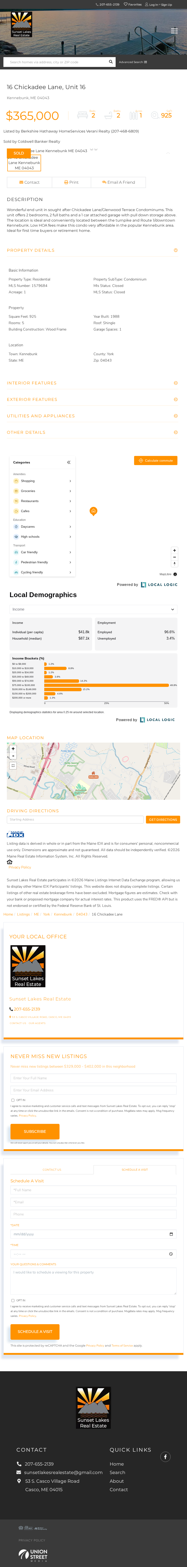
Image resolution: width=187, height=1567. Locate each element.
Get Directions (163, 819)
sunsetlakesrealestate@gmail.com (63, 1472)
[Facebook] (165, 1457)
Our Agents (37, 1023)
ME (36, 914)
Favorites (135, 4)
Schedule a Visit (135, 1169)
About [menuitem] (117, 1481)
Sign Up (166, 4)
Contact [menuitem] (119, 1489)
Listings (23, 914)
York (46, 914)
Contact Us (18, 1023)
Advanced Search (131, 62)
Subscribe (35, 1131)
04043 (82, 914)
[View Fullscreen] (13, 765)
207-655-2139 (109, 4)
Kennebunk (63, 914)
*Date (14, 1225)
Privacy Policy (20, 867)
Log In (153, 4)
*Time (14, 1245)
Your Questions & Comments (33, 1264)
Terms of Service (122, 1346)
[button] (111, 62)
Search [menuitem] (117, 1472)
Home (8, 914)
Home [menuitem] (117, 1464)
